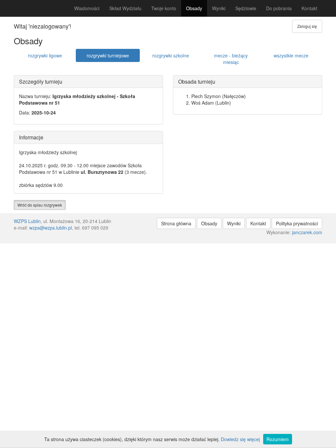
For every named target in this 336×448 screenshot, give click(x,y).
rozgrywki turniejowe (108, 55)
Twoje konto (163, 8)
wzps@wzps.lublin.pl (50, 227)
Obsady (194, 8)
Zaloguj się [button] (307, 26)
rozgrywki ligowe (45, 55)
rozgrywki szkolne (170, 55)
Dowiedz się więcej (240, 439)
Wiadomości (86, 8)
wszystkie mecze (291, 55)
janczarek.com (307, 232)
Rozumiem (277, 439)
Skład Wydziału (125, 8)
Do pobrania (279, 8)
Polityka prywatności (297, 223)
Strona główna (176, 223)
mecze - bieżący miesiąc (231, 58)
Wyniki (218, 8)
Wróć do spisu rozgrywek (39, 205)
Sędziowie (245, 8)
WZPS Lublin (27, 221)
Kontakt (309, 8)
